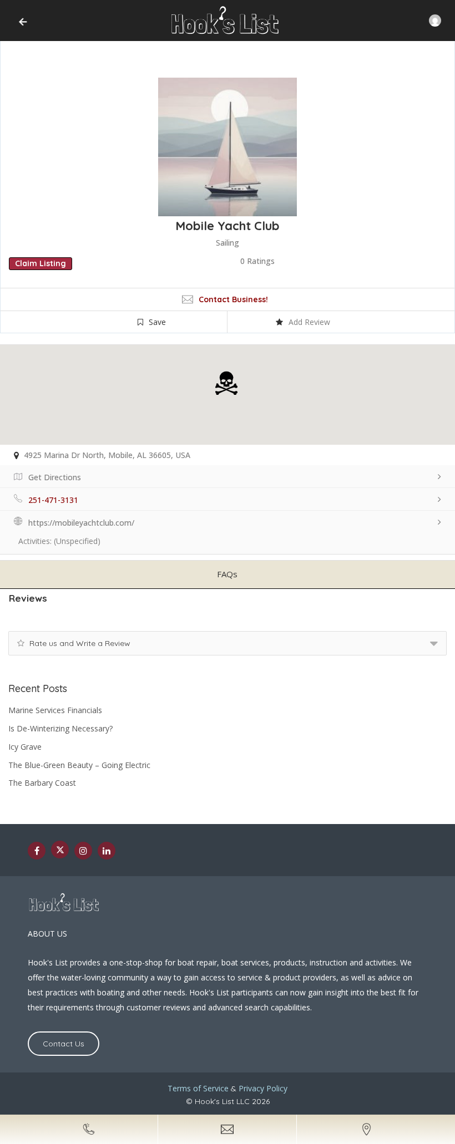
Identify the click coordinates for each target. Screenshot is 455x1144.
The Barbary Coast (42, 782)
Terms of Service (198, 1088)
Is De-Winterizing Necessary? (60, 728)
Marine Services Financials (55, 710)
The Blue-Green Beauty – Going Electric (79, 765)
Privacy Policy (263, 1088)
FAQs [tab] (227, 573)
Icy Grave (25, 746)
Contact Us (63, 1044)
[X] (60, 849)
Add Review (309, 322)
